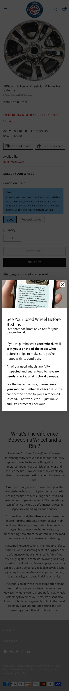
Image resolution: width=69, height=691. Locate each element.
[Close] (62, 284)
